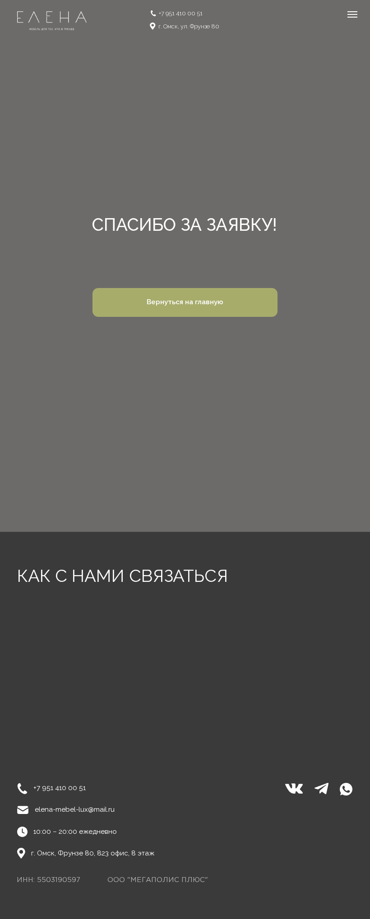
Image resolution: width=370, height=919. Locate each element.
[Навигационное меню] (352, 14)
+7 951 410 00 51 (181, 13)
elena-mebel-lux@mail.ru (75, 809)
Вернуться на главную (185, 302)
